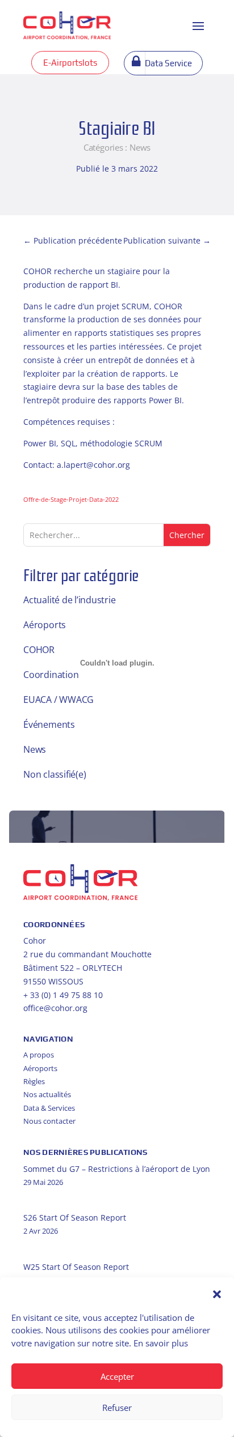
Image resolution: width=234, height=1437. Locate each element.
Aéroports (44, 625)
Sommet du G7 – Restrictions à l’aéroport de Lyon (116, 1168)
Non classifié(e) (54, 774)
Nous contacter (49, 1121)
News (140, 147)
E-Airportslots (70, 62)
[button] (217, 1294)
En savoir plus (160, 1343)
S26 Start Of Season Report (74, 1217)
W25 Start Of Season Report (76, 1266)
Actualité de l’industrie (69, 600)
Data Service (168, 63)
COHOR (39, 649)
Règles (34, 1081)
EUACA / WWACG (58, 699)
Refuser (117, 1407)
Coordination (50, 674)
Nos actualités (47, 1094)
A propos (38, 1055)
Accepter (117, 1376)
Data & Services (49, 1108)
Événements (49, 724)
